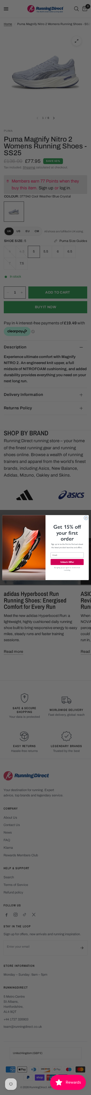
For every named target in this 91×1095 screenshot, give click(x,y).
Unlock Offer (67, 562)
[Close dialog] (86, 518)
